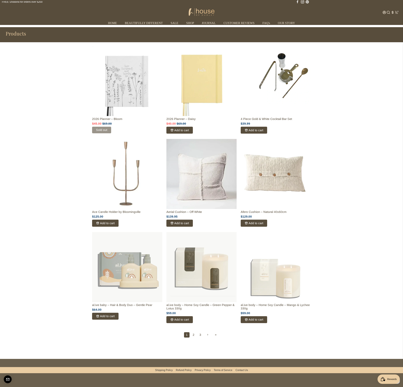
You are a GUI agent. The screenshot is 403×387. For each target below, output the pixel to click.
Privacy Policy (203, 370)
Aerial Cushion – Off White (184, 212)
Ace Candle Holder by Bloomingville (116, 212)
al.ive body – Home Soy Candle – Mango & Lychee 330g (275, 306)
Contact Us (242, 370)
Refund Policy (184, 370)
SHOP (190, 23)
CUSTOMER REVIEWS (239, 23)
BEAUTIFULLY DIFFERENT (144, 23)
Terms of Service (223, 370)
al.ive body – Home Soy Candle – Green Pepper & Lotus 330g (200, 306)
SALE (174, 23)
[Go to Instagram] (302, 1)
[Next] (156, 80)
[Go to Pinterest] (307, 1)
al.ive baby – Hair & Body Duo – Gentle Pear (122, 305)
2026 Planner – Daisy (181, 119)
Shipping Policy (164, 370)
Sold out (101, 130)
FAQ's (266, 23)
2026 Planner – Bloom (107, 119)
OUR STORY (286, 23)
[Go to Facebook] (297, 1)
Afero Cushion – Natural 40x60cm (264, 212)
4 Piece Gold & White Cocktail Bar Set (266, 119)
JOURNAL (209, 23)
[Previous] (98, 80)
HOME (112, 23)
